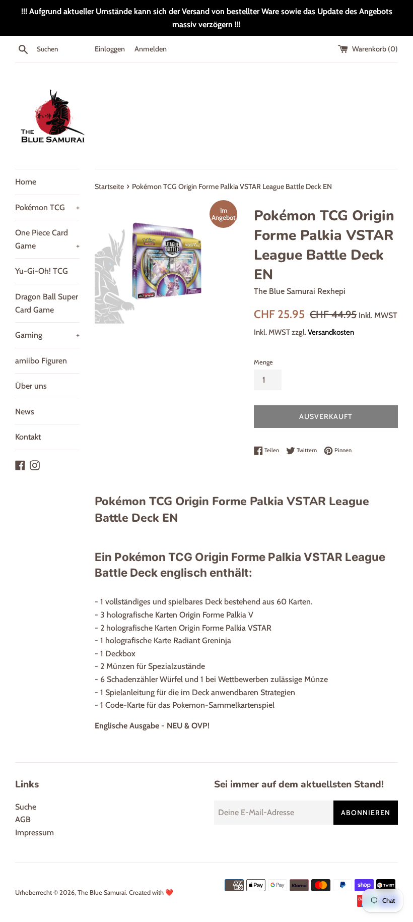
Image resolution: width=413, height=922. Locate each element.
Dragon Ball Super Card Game (46, 303)
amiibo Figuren (41, 360)
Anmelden (150, 48)
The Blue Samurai (102, 892)
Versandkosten (331, 332)
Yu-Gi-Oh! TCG (41, 271)
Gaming (47, 335)
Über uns (31, 386)
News (24, 411)
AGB (23, 819)
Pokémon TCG (47, 207)
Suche (25, 807)
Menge (263, 362)
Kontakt (28, 437)
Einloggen (110, 48)
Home (25, 182)
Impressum (34, 832)
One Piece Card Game (47, 239)
